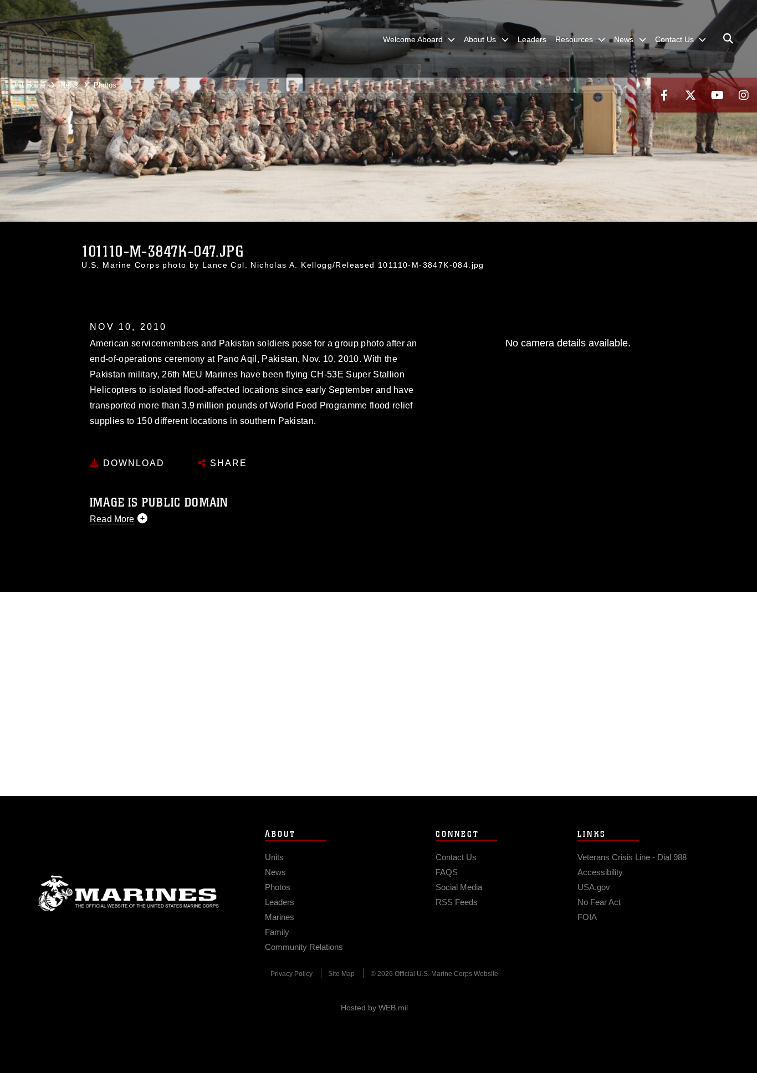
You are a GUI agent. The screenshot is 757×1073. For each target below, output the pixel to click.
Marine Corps (128, 893)
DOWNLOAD (132, 463)
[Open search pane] (728, 39)
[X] (690, 95)
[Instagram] (743, 95)
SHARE (227, 463)
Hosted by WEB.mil (374, 1007)
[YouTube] (717, 95)
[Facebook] (664, 95)
